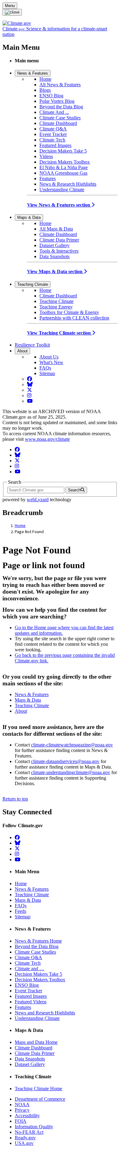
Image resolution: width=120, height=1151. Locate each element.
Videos (46, 156)
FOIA (20, 1121)
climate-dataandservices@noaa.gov (65, 761)
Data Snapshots (54, 256)
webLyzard (38, 499)
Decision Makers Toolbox (64, 162)
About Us (48, 356)
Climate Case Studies (60, 117)
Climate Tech (52, 139)
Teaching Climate (32, 284)
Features (47, 178)
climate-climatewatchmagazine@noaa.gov (72, 744)
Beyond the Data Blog (61, 106)
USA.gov (24, 1143)
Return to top (15, 798)
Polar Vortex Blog (56, 101)
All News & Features (60, 84)
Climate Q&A (53, 128)
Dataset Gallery (54, 245)
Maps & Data (29, 217)
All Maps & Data (56, 228)
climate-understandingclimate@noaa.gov (70, 772)
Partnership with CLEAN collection (74, 317)
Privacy (22, 1110)
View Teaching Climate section (59, 332)
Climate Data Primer (59, 239)
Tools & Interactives (58, 251)
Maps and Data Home (36, 1042)
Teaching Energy (56, 306)
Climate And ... (54, 112)
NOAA (22, 1104)
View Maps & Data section (55, 271)
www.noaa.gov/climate (47, 439)
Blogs (45, 90)
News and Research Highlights (45, 1012)
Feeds (20, 911)
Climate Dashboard (58, 123)
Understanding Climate (61, 189)
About (22, 351)
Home (45, 79)
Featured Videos (30, 1001)
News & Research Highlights (67, 184)
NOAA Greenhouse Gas (63, 173)
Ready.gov (25, 1137)
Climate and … (29, 968)
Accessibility (27, 1115)
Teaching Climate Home (38, 1088)
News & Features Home (38, 941)
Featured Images (55, 145)
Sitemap (47, 373)
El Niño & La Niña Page (63, 167)
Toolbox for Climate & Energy (69, 312)
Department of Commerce (40, 1099)
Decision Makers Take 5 (63, 150)
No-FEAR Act (29, 1132)
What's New (51, 362)
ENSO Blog (51, 95)
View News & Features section (59, 204)
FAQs (45, 367)
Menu (10, 5)
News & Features (32, 73)
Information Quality (34, 1126)
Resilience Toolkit (32, 344)
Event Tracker (53, 134)
